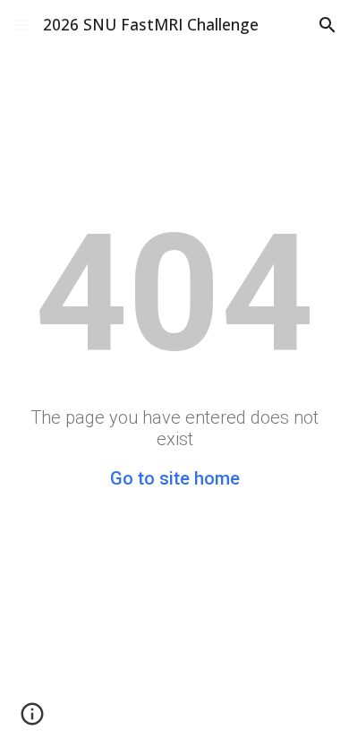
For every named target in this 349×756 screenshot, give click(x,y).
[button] (21, 24)
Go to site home (175, 478)
